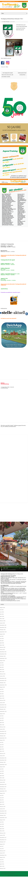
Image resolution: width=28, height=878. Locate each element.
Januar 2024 (2, 676)
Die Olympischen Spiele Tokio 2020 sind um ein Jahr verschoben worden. (7, 74)
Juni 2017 (2, 848)
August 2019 (2, 793)
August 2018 (2, 819)
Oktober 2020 (2, 762)
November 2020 (3, 760)
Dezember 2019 (3, 784)
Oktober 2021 (2, 735)
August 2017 (2, 844)
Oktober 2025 (2, 629)
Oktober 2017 (2, 841)
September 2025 (3, 631)
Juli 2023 (1, 689)
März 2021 (2, 751)
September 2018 (3, 817)
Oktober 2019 (2, 788)
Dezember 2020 (3, 757)
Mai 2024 (2, 667)
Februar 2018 (2, 833)
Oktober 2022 (2, 709)
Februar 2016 (2, 868)
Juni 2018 (2, 824)
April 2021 (2, 749)
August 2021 (2, 740)
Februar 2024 (2, 673)
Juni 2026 (2, 611)
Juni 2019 (2, 797)
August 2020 (2, 766)
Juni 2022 (2, 718)
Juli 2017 (1, 846)
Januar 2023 (2, 702)
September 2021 (3, 737)
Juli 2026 (1, 609)
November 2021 (3, 733)
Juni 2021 (2, 744)
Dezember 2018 (3, 810)
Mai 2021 (2, 746)
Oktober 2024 (2, 656)
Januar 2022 (2, 729)
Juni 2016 (2, 861)
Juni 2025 (2, 638)
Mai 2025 (2, 640)
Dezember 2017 (3, 837)
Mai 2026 (2, 614)
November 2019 (3, 786)
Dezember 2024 (3, 651)
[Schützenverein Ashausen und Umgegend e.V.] (14, 10)
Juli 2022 (1, 715)
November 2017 (3, 839)
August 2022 (2, 713)
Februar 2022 (2, 726)
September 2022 (3, 711)
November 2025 (3, 627)
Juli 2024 (1, 662)
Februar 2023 (2, 700)
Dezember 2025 (3, 625)
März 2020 (2, 777)
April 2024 (2, 669)
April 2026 (2, 616)
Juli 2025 (1, 636)
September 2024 (3, 658)
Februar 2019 (2, 806)
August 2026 (2, 607)
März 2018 (2, 830)
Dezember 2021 (3, 731)
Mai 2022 (2, 720)
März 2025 (2, 645)
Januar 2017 (2, 852)
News (7, 66)
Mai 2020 (2, 773)
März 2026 (2, 618)
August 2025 (2, 634)
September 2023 (3, 684)
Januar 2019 (2, 808)
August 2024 (2, 660)
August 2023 (2, 687)
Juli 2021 (1, 742)
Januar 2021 (2, 755)
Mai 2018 (2, 826)
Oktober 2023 (2, 682)
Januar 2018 (2, 835)
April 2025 (2, 642)
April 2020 (2, 775)
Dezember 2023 (3, 678)
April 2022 (2, 722)
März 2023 (2, 698)
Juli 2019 (1, 795)
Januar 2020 (2, 782)
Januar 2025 (2, 649)
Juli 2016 (1, 859)
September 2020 (3, 764)
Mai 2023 (2, 693)
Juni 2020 (2, 771)
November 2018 (3, 813)
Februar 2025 (2, 647)
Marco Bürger (6, 21)
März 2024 (2, 671)
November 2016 (3, 855)
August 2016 (2, 857)
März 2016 (2, 866)
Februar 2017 (2, 850)
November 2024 (3, 653)
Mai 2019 (2, 799)
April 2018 (2, 828)
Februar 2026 (2, 620)
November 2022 (3, 707)
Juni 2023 (2, 691)
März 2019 (2, 804)
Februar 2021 (2, 753)
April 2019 (2, 802)
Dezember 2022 (3, 704)
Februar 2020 (2, 780)
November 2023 (3, 680)
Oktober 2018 (2, 815)
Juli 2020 (1, 768)
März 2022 (2, 724)
